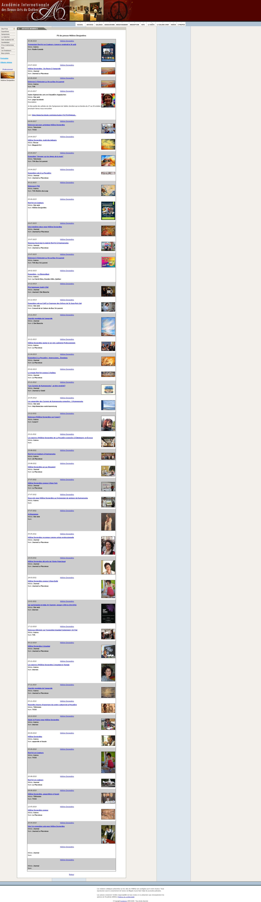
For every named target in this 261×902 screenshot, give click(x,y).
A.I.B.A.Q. (124, 901)
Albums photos (6, 62)
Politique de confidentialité (126, 897)
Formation (4, 58)
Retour (71, 875)
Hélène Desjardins (67, 41)
